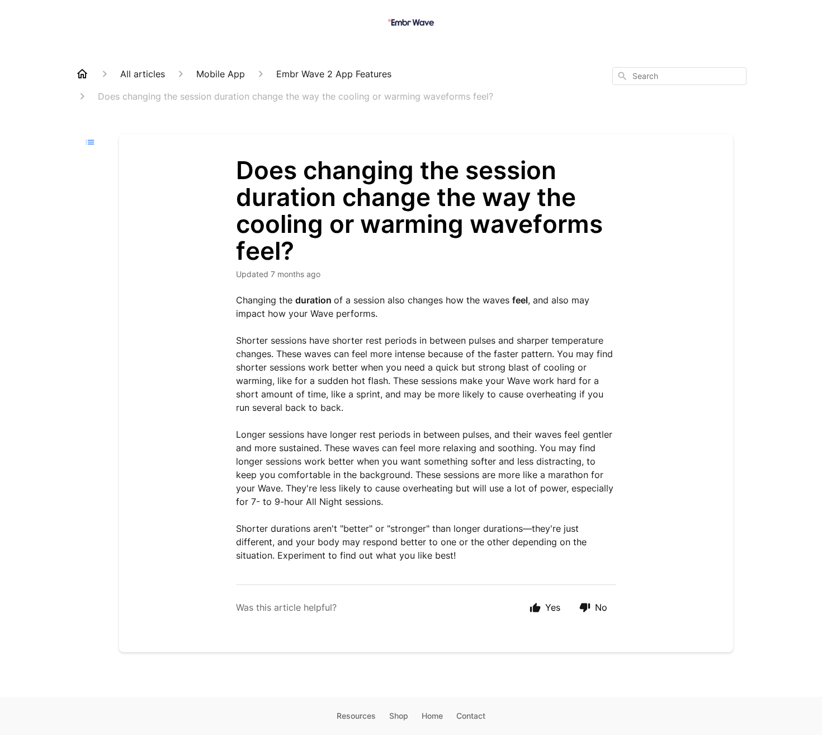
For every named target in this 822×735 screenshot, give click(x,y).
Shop (398, 715)
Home (432, 715)
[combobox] (679, 76)
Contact (470, 715)
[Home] (82, 74)
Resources (356, 715)
